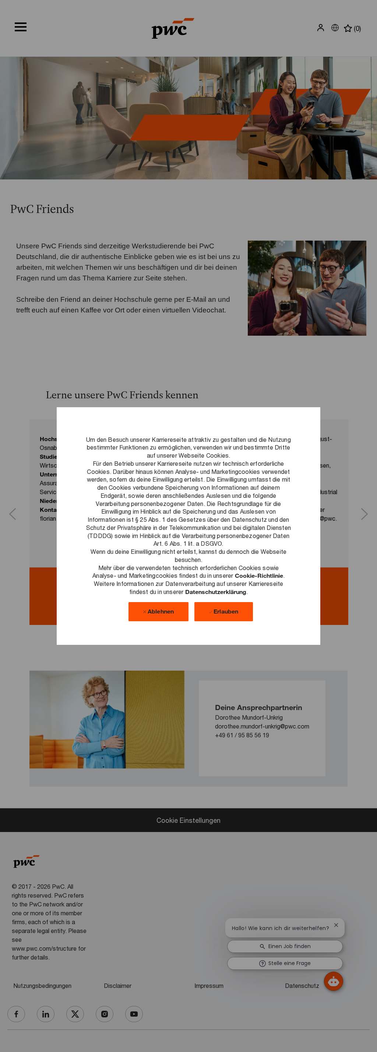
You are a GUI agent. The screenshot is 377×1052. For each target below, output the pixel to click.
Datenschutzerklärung (215, 591)
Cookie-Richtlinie (259, 575)
